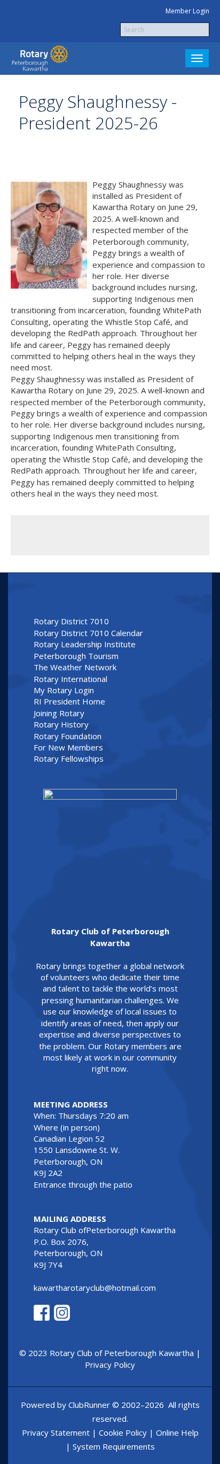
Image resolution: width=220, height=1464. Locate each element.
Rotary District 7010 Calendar (88, 633)
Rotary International (70, 678)
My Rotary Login (64, 690)
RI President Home (69, 701)
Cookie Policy (123, 1432)
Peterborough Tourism (76, 655)
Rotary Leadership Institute (85, 644)
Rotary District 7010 (71, 621)
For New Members (68, 747)
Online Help (177, 1432)
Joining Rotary (59, 713)
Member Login (187, 11)
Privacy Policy (110, 1364)
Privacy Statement (56, 1432)
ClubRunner (89, 1404)
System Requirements (114, 1446)
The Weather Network (75, 667)
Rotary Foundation (67, 736)
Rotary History (61, 724)
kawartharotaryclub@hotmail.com (95, 1287)
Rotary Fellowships (69, 758)
